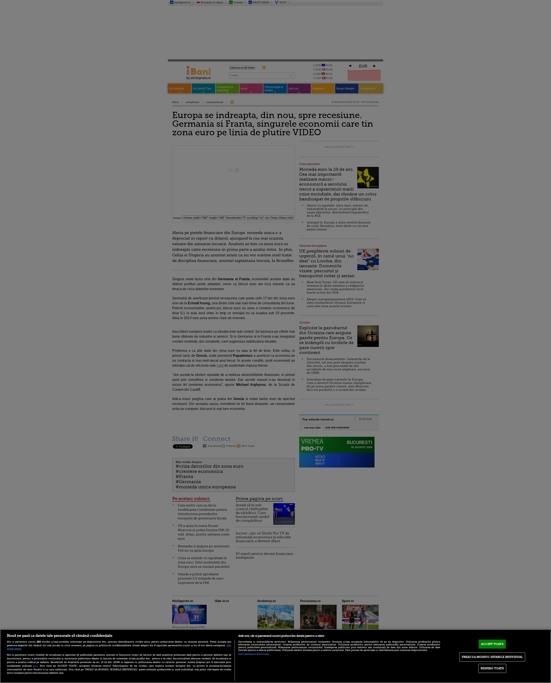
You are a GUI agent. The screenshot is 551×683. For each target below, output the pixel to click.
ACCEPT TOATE (492, 644)
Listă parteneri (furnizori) (253, 654)
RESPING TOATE (492, 668)
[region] (275, 656)
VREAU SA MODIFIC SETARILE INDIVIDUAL (492, 656)
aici (35, 665)
